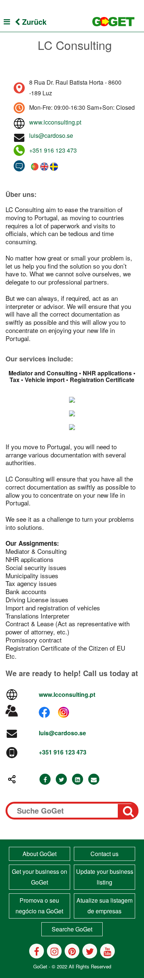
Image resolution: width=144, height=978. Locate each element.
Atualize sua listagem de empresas (104, 905)
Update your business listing (104, 876)
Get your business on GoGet (39, 876)
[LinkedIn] (77, 779)
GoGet (40, 966)
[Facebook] (45, 779)
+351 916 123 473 (53, 150)
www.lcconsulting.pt (55, 122)
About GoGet (39, 853)
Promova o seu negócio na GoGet (39, 905)
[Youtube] (107, 951)
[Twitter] (61, 779)
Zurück (33, 21)
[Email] (94, 779)
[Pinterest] (72, 951)
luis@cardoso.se (51, 135)
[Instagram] (54, 951)
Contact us (104, 853)
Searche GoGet (72, 929)
